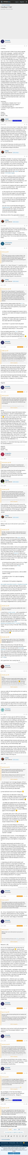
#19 (26, 1073)
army (19, 537)
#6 (26, 285)
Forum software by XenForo (12, 1145)
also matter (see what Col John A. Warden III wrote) (14, 584)
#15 (26, 896)
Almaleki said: (5, 489)
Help (17, 1142)
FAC (18, 565)
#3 (26, 156)
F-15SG (4, 657)
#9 (26, 458)
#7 (26, 347)
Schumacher (8, 242)
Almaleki (4, 9)
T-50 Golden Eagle (9, 173)
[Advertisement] (14, 24)
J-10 (16, 331)
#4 (26, 225)
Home (20, 1142)
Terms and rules (4, 1142)
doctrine (16, 553)
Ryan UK (7, 665)
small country (11, 612)
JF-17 (22, 303)
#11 (26, 521)
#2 (26, 124)
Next (15, 1129)
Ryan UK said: (5, 1012)
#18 (26, 1040)
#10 (26, 485)
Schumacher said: (5, 289)
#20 (26, 1104)
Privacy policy (12, 1142)
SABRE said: (4, 350)
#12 (26, 671)
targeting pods (6, 207)
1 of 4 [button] (10, 1129)
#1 (26, 46)
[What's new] (26, 1)
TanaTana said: (5, 767)
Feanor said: (4, 900)
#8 (26, 391)
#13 (26, 714)
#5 (26, 248)
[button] (1, 2)
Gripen (16, 171)
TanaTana (7, 709)
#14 (26, 763)
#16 (26, 925)
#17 (26, 1008)
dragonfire (8, 453)
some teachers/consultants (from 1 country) (10, 622)
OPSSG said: (4, 252)
